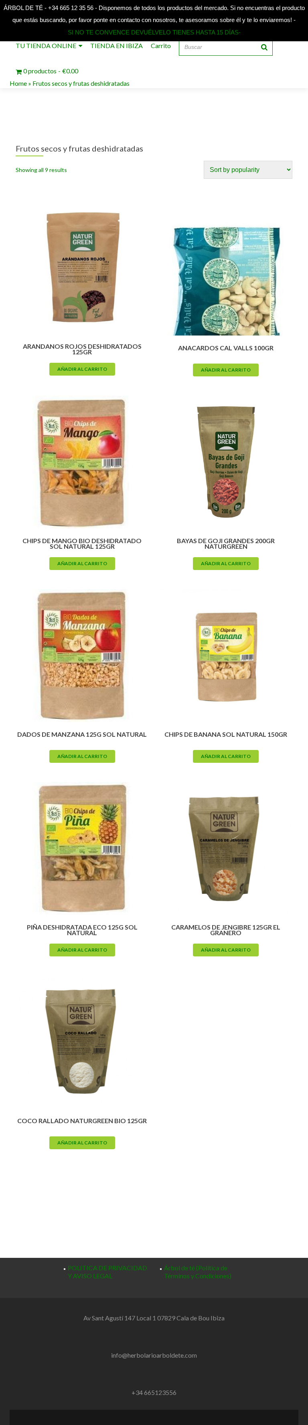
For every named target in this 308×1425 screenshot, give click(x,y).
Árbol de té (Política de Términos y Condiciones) (197, 1271)
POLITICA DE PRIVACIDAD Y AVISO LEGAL (107, 1271)
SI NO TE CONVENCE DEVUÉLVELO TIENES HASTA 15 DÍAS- (154, 32)
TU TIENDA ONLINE (46, 45)
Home (18, 83)
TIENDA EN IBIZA (116, 45)
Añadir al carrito (82, 369)
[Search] (264, 47)
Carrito (161, 45)
